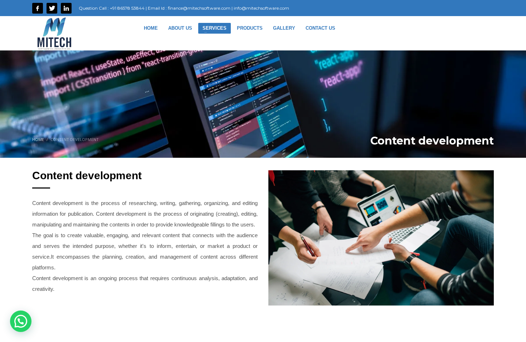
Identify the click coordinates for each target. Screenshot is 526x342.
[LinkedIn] (66, 8)
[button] (20, 321)
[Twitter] (52, 8)
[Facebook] (37, 8)
